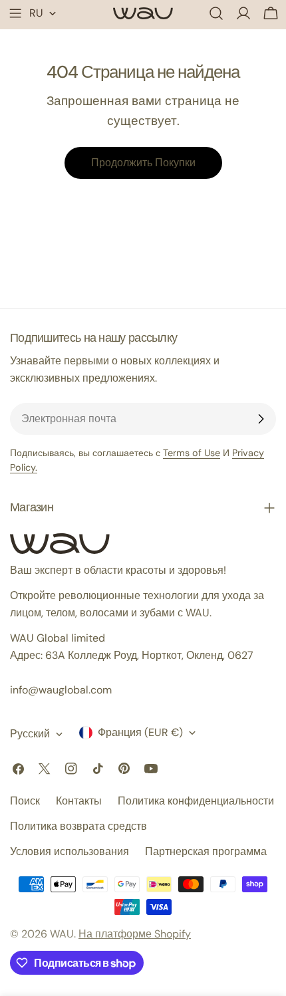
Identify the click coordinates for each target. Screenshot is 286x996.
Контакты (79, 801)
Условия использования (69, 851)
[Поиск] (216, 13)
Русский (30, 734)
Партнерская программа (206, 851)
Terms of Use (191, 453)
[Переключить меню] (15, 13)
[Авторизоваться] (243, 13)
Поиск (25, 801)
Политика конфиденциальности (196, 801)
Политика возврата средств (78, 826)
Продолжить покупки (143, 163)
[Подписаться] (261, 419)
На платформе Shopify (134, 934)
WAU (62, 934)
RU (36, 13)
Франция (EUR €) (140, 732)
